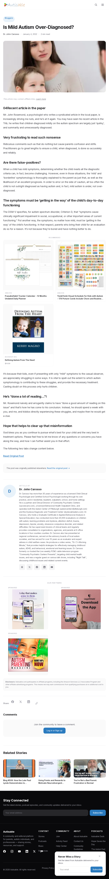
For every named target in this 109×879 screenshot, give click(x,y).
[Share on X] (22, 703)
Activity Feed (61, 841)
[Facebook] (37, 567)
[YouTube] (52, 567)
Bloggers (9, 18)
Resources (43, 851)
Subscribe (97, 869)
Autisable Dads (97, 836)
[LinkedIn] (44, 567)
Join (58, 836)
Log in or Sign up (54, 730)
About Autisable (80, 836)
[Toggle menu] (103, 5)
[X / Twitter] (29, 567)
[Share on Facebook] (14, 703)
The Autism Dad (98, 849)
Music (40, 846)
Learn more (41, 99)
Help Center (61, 846)
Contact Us (78, 841)
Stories (41, 836)
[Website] (22, 567)
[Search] (96, 5)
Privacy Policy (48, 868)
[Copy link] (38, 703)
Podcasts (42, 841)
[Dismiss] (101, 856)
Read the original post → (58, 468)
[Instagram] (13, 853)
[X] (36, 853)
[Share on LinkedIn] (30, 703)
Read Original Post (13, 456)
